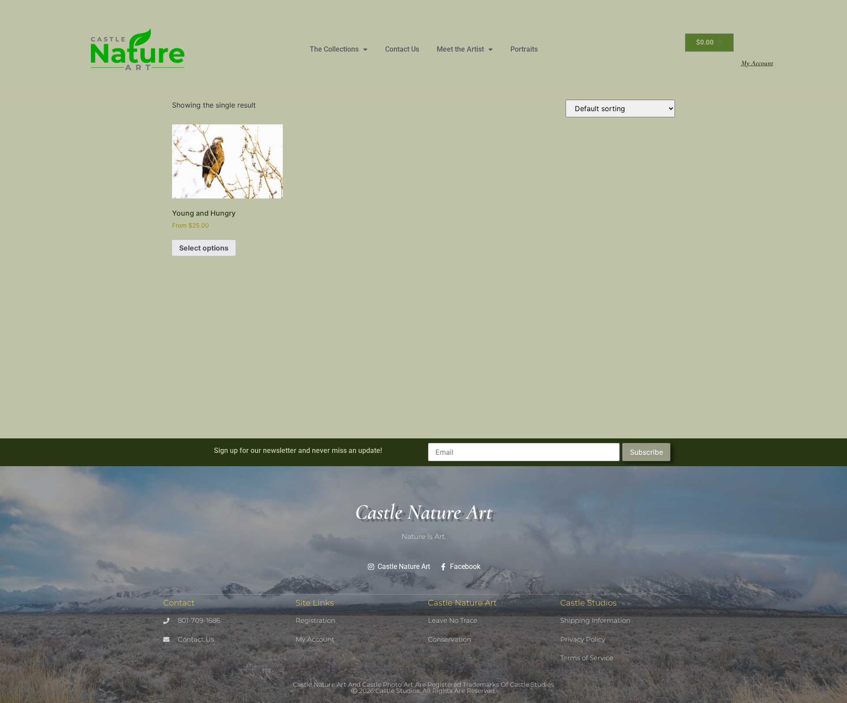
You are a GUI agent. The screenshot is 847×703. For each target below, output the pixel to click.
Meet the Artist (460, 49)
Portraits (524, 49)
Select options (204, 247)
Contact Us (402, 49)
